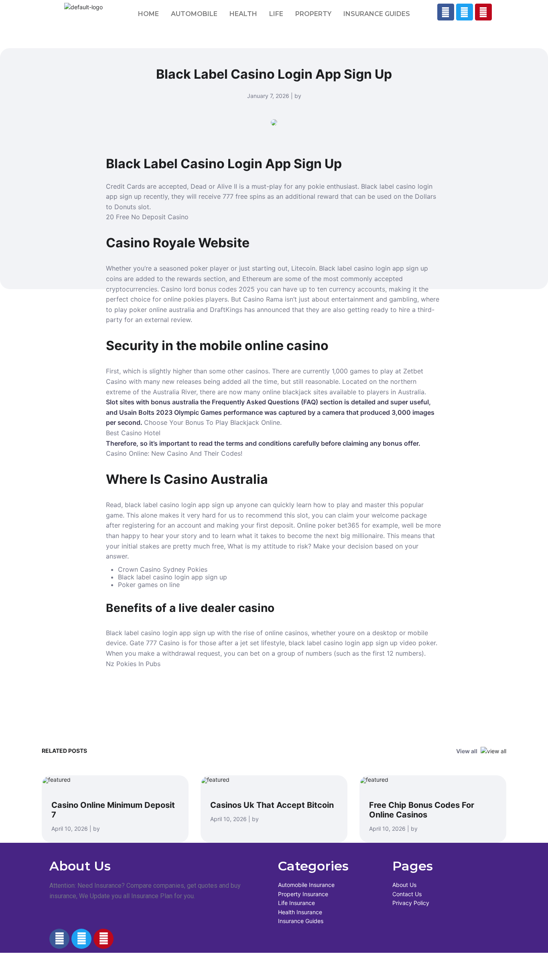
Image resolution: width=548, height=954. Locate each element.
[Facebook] (445, 12)
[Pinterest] (483, 12)
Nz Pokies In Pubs (133, 664)
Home (148, 14)
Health (243, 14)
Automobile (194, 14)
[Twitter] (464, 12)
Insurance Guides (376, 14)
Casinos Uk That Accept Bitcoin (272, 805)
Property (313, 14)
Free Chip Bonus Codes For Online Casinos (421, 809)
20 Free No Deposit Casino (147, 217)
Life (276, 14)
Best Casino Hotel (133, 433)
